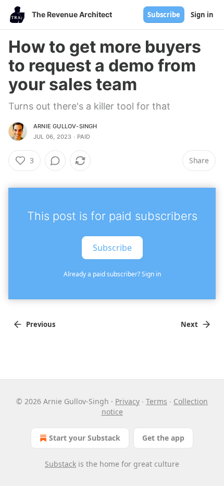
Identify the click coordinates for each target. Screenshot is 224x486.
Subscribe (163, 14)
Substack (60, 464)
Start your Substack (84, 438)
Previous (40, 324)
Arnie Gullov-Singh (65, 126)
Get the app (163, 438)
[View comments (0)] (55, 160)
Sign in (202, 14)
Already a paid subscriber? (112, 274)
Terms (156, 401)
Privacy (127, 401)
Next (189, 324)
